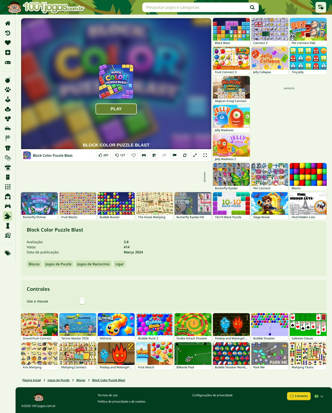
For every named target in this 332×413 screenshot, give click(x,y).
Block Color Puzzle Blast (108, 380)
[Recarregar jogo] (185, 155)
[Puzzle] (7, 216)
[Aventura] (7, 109)
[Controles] (144, 155)
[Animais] (7, 90)
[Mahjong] (7, 177)
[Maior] (195, 155)
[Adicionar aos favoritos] (134, 155)
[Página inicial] (7, 23)
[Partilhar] (164, 155)
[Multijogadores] (7, 206)
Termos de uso (108, 395)
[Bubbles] (7, 119)
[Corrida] (7, 138)
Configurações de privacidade (212, 395)
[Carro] (7, 128)
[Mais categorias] (7, 253)
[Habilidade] (7, 167)
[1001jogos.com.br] (46, 7)
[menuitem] (7, 23)
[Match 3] (7, 187)
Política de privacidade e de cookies (122, 401)
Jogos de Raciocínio (93, 264)
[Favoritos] (7, 43)
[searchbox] (200, 7)
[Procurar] (252, 7)
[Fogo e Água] (7, 158)
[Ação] (7, 80)
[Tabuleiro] (7, 235)
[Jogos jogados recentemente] (320, 7)
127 (120, 154)
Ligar (119, 264)
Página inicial (31, 380)
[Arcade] (7, 99)
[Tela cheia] (205, 155)
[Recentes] (7, 33)
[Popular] (7, 62)
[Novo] (7, 52)
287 (103, 154)
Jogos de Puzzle (58, 264)
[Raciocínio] (7, 226)
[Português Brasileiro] (319, 396)
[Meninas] (7, 196)
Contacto (301, 396)
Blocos (34, 264)
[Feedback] (174, 155)
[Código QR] (154, 155)
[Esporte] (7, 148)
